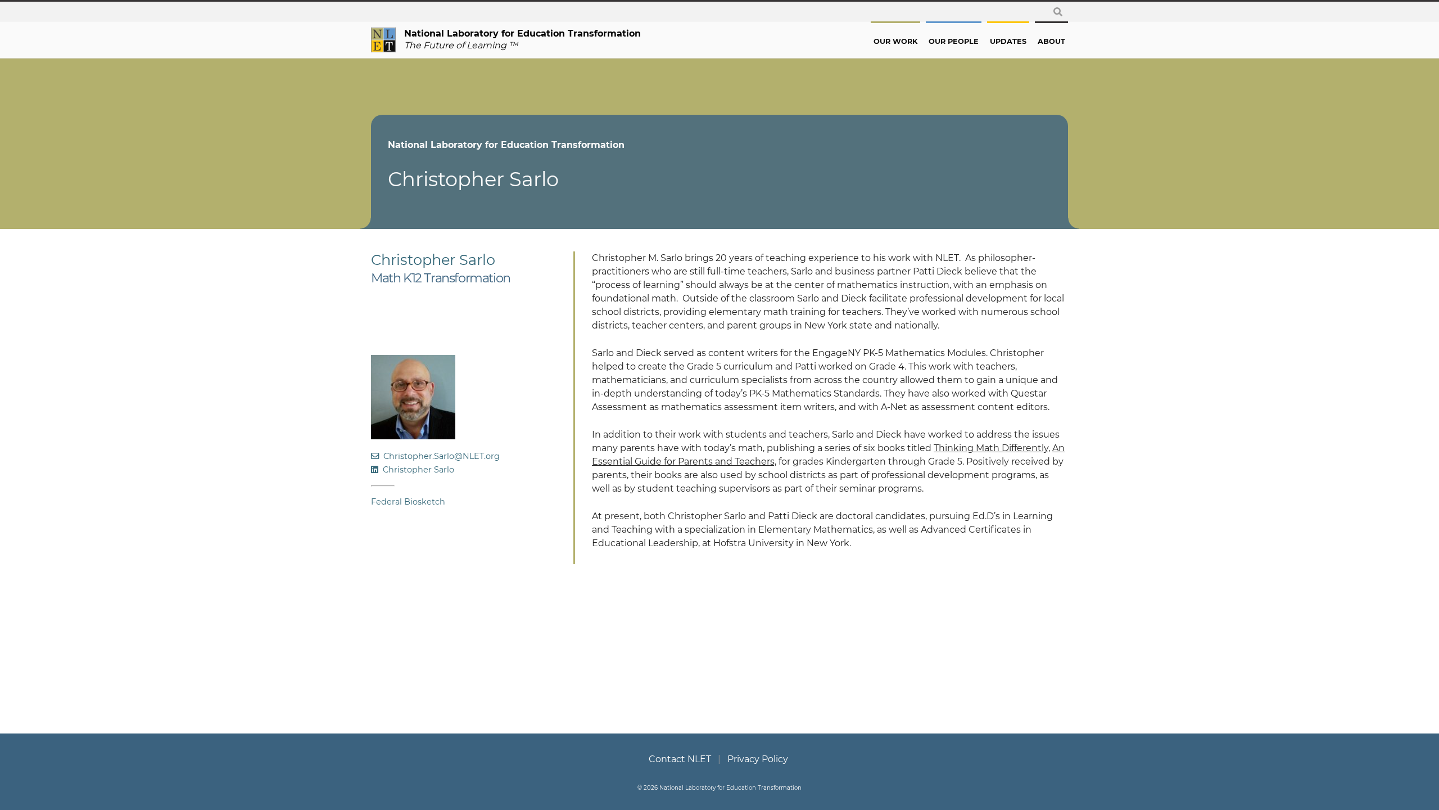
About (1051, 41)
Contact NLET (680, 759)
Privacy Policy (757, 759)
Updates (1008, 41)
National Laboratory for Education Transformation (506, 145)
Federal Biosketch (408, 502)
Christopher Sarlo (416, 470)
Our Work (895, 41)
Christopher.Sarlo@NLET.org (439, 456)
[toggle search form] (1058, 11)
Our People (954, 41)
